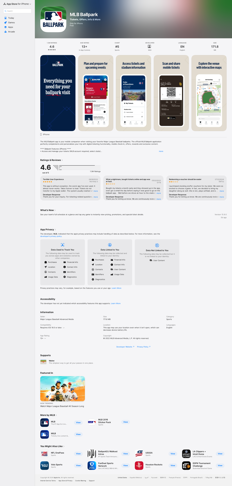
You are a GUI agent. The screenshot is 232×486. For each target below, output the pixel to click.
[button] (17, 18)
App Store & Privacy (65, 480)
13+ (41, 338)
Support (92, 480)
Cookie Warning (80, 480)
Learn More (116, 288)
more (161, 151)
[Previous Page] (37, 93)
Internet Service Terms (48, 480)
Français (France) (175, 477)
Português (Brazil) (196, 477)
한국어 (185, 477)
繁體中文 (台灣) (220, 477)
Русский (154, 477)
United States (122, 477)
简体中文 (163, 477)
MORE (96, 191)
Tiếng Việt (208, 477)
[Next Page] (229, 93)
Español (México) (136, 477)
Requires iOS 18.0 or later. (51, 327)
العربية (146, 477)
